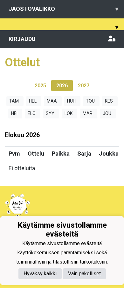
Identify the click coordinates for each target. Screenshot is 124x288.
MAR (88, 113)
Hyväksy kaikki (40, 274)
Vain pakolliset (84, 274)
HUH (71, 101)
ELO (32, 113)
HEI (14, 113)
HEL (33, 101)
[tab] (40, 85)
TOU (90, 101)
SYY (50, 113)
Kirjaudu (22, 39)
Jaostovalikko (63, 8)
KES (109, 101)
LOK (68, 113)
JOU (107, 113)
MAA (52, 101)
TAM (14, 101)
